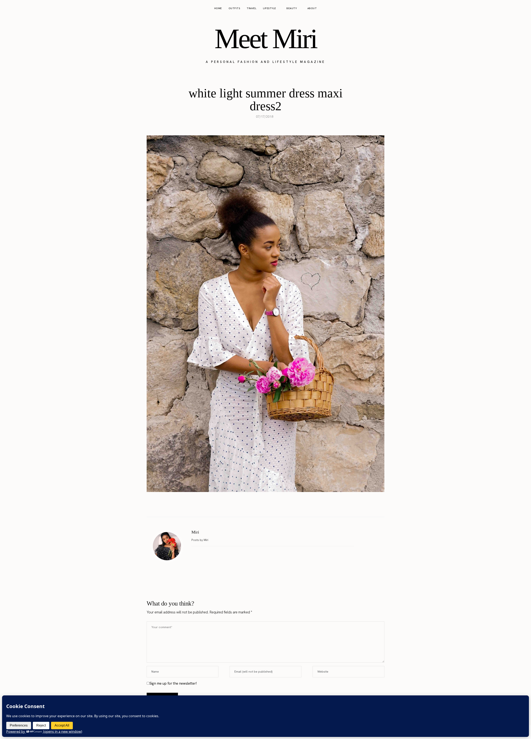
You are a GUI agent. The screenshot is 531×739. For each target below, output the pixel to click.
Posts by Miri (200, 540)
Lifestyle (269, 8)
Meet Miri (265, 38)
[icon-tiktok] (523, 8)
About (312, 8)
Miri (195, 532)
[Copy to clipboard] (278, 506)
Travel (251, 8)
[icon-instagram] (507, 8)
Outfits (234, 8)
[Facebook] (252, 506)
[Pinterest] (270, 506)
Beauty (291, 8)
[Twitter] (261, 506)
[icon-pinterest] (515, 8)
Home (218, 8)
